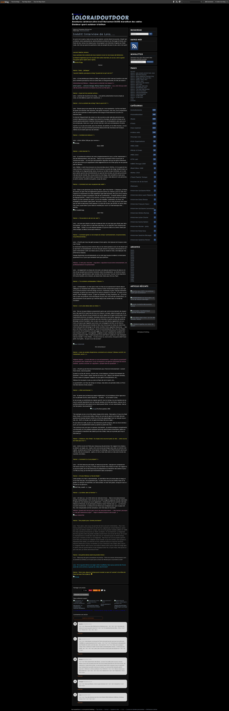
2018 (132, 260)
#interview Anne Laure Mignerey (142, 195)
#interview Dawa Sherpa (139, 199)
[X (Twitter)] (177, 2)
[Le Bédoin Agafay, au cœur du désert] (143, 326)
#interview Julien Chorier (139, 217)
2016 (132, 264)
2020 (132, 257)
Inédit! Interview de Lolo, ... (94, 34)
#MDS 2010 (134, 155)
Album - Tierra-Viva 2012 (138, 91)
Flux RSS (134, 46)
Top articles (99, 709)
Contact (133, 100)
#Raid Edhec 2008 (137, 168)
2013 (132, 269)
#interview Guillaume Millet (141, 190)
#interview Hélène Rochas (140, 213)
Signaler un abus (115, 709)
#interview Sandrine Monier (140, 240)
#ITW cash (134, 159)
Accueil (133, 71)
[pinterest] (179, 2)
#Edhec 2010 (135, 173)
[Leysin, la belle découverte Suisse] (143, 306)
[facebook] (174, 2)
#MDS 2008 (134, 146)
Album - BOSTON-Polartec (139, 75)
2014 (132, 267)
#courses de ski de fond (139, 182)
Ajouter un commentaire (88, 618)
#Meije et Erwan (136, 150)
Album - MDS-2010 (136, 84)
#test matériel (136, 128)
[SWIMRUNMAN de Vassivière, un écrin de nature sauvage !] (143, 299)
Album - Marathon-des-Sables (140, 83)
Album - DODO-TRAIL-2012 (139, 79)
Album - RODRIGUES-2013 (139, 87)
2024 (132, 252)
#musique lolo (136, 137)
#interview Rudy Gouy (138, 231)
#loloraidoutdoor (84, 30)
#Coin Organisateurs (138, 141)
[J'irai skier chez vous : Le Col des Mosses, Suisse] (143, 319)
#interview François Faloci (140, 204)
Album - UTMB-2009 (137, 95)
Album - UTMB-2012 (137, 97)
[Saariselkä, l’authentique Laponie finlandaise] (143, 312)
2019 (132, 259)
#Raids (133, 119)
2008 (132, 277)
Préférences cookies (151, 709)
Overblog (146, 332)
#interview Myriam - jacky (140, 226)
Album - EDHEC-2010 (137, 81)
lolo (81, 709)
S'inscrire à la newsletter (81, 594)
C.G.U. (122, 709)
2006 (132, 281)
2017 (132, 262)
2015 (132, 266)
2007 (132, 279)
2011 (132, 272)
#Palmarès (134, 186)
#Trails (133, 123)
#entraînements (136, 110)
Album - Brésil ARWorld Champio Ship (142, 76)
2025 (132, 250)
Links (132, 99)
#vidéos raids (135, 132)
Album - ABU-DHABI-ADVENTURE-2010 (143, 73)
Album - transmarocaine (138, 94)
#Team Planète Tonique (139, 177)
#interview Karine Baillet (139, 222)
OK (151, 34)
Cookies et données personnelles (135, 709)
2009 (132, 276)
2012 (132, 271)
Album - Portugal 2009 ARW (139, 86)
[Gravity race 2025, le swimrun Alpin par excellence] (143, 293)
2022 (132, 254)
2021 (132, 255)
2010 (132, 274)
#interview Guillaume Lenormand (142, 208)
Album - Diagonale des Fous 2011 (141, 78)
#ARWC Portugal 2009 (138, 164)
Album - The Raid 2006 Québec (140, 89)
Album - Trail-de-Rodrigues (139, 92)
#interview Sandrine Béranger (141, 235)
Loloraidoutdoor (100, 18)
